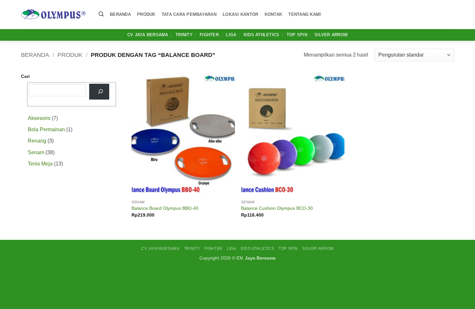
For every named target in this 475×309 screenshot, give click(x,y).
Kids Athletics (262, 34)
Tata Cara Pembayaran (189, 14)
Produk (146, 14)
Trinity (184, 34)
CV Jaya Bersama (147, 34)
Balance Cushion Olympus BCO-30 (277, 208)
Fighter (209, 34)
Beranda (120, 14)
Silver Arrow (331, 34)
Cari (25, 76)
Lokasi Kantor (240, 14)
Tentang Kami (304, 14)
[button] (101, 14)
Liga (231, 34)
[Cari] (99, 92)
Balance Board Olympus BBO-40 (165, 208)
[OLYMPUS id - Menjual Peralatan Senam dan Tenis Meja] (53, 14)
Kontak (273, 14)
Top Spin (297, 34)
